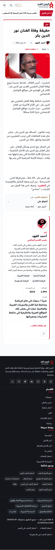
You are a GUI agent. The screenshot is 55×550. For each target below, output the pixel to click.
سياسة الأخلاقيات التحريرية (27, 506)
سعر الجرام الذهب (45, 473)
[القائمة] (4, 5)
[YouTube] (38, 381)
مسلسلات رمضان (12, 479)
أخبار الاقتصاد (46, 418)
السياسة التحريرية (44, 461)
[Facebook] (50, 381)
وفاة (15, 484)
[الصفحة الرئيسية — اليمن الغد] (45, 5)
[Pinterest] (25, 381)
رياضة (49, 423)
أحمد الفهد (40, 42)
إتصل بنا (48, 451)
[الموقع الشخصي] (43, 333)
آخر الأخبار (47, 440)
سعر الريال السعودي (44, 479)
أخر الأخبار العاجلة (44, 446)
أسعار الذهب (47, 484)
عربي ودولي (47, 402)
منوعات (48, 397)
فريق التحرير (46, 506)
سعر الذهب (30, 489)
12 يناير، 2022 (20, 43)
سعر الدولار (27, 479)
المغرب (42, 185)
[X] (44, 381)
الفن (46, 25)
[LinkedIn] (31, 381)
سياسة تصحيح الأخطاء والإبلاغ (22, 500)
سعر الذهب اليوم (45, 489)
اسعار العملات (46, 456)
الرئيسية (48, 435)
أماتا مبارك (29, 207)
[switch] (18, 5)
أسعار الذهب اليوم (27, 473)
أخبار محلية (47, 407)
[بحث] (11, 5)
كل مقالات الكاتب (37, 325)
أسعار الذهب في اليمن (29, 484)
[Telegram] (18, 381)
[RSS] (12, 381)
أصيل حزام (42, 207)
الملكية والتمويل (45, 512)
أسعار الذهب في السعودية (41, 534)
